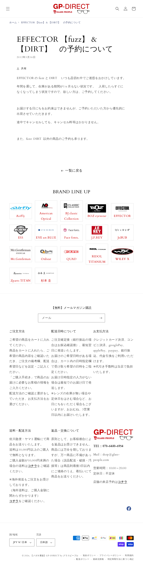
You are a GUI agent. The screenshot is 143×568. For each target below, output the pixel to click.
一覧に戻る (73, 170)
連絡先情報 (98, 559)
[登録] (101, 318)
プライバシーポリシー (110, 555)
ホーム (13, 22)
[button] (8, 9)
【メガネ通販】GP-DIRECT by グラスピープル (54, 555)
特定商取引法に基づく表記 (121, 559)
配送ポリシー (82, 559)
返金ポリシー (89, 555)
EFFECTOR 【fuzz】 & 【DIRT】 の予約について (51, 22)
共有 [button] (23, 68)
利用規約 (129, 555)
